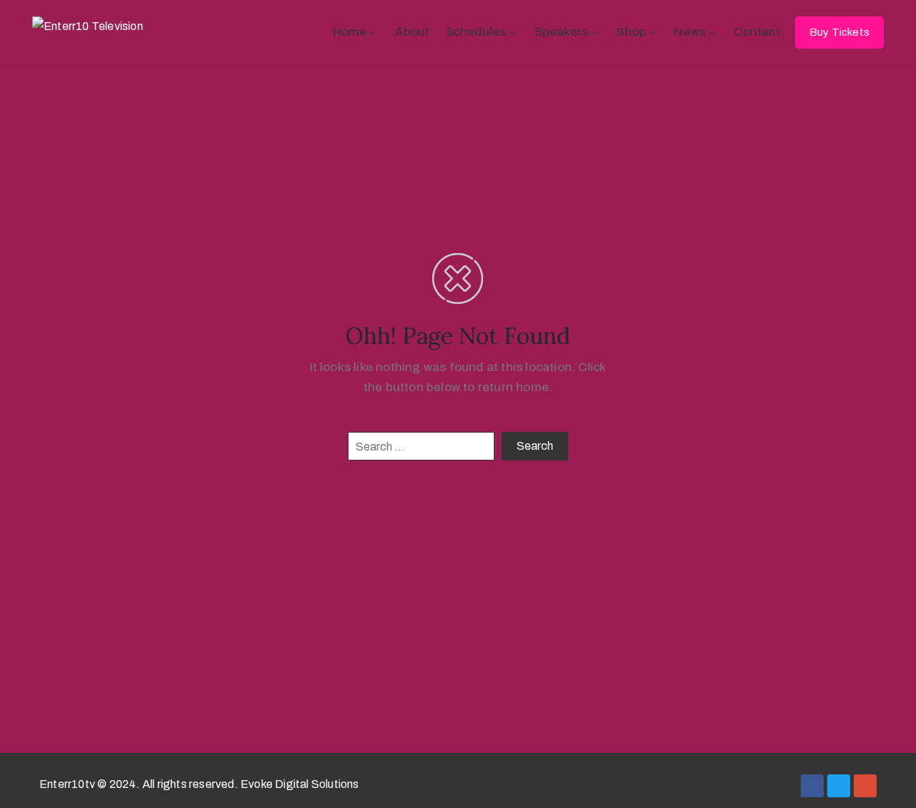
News (690, 32)
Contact (756, 32)
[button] (839, 32)
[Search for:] (421, 446)
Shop (631, 32)
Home (350, 32)
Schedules (476, 32)
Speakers (562, 32)
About (412, 32)
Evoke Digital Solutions (299, 784)
